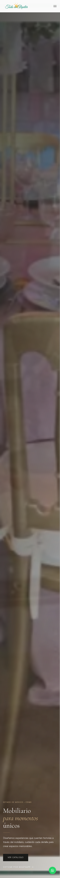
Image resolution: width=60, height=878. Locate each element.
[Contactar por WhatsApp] (52, 870)
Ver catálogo (16, 857)
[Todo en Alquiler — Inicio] (16, 6)
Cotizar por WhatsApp (16, 867)
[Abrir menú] (55, 6)
